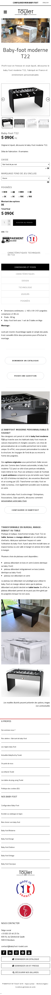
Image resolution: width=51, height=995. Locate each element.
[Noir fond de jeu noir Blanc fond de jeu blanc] (25, 164)
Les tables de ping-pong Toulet (12, 780)
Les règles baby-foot (8, 747)
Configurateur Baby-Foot (10, 805)
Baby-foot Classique (8, 864)
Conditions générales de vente (25, 987)
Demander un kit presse (26, 965)
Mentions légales (42, 984)
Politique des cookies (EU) (10, 788)
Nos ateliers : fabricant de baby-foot (14, 738)
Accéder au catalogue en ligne (11, 814)
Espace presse (29, 984)
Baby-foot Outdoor (8, 847)
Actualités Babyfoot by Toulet (11, 755)
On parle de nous (7, 763)
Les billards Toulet (7, 772)
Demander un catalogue (26, 959)
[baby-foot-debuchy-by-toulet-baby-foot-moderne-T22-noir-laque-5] (25, 407)
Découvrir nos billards (26, 972)
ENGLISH (46, 2)
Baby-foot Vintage (7, 855)
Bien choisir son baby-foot (10, 822)
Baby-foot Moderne (8, 830)
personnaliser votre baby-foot (14, 500)
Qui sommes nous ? (8, 730)
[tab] (25, 267)
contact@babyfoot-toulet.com (14, 946)
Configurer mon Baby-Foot (25, 2)
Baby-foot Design (7, 839)
